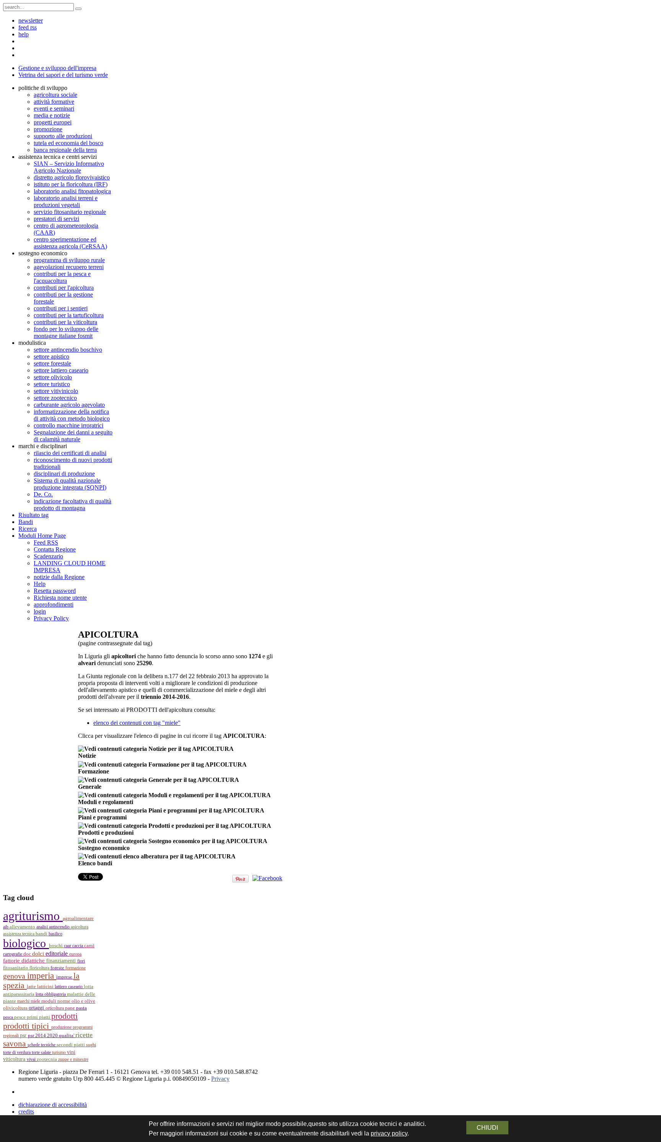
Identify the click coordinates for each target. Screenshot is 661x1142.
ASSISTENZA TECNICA (19, 933)
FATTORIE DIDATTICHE (24, 961)
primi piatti (39, 1017)
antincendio (60, 927)
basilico (55, 933)
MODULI (49, 1001)
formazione (75, 968)
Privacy (220, 1078)
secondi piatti (71, 1044)
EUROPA (75, 954)
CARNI (89, 945)
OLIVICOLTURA (16, 1008)
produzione (62, 1027)
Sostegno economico (104, 848)
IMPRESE (64, 977)
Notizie (87, 755)
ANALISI (42, 927)
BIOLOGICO (26, 943)
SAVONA (15, 1043)
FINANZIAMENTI (61, 961)
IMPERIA (41, 975)
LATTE (32, 986)
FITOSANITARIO (16, 968)
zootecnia (47, 1059)
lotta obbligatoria (51, 994)
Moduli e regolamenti (105, 802)
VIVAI (32, 1059)
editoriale (57, 953)
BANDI (42, 933)
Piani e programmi (102, 817)
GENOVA (15, 976)
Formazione (93, 771)
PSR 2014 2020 (43, 1035)
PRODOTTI (64, 1016)
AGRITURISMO (33, 916)
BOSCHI (56, 945)
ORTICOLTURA (55, 1008)
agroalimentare (78, 918)
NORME (64, 1001)
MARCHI (24, 1001)
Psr (24, 1035)
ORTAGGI (37, 1008)
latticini (46, 986)
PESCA (8, 1017)
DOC (27, 954)
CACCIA (78, 945)
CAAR (68, 945)
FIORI (81, 961)
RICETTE (84, 1035)
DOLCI (39, 954)
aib (6, 927)
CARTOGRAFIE (13, 954)
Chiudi (487, 1127)
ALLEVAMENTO (23, 927)
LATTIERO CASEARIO (69, 986)
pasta (81, 1008)
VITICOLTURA (15, 1059)
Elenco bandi (95, 863)
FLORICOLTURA (39, 968)
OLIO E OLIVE (83, 1001)
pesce (20, 1017)
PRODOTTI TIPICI (27, 1026)
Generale (89, 786)
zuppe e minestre (73, 1059)
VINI (71, 1052)
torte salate (42, 1052)
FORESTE (57, 968)
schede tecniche (42, 1044)
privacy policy (389, 1133)
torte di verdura (17, 1052)
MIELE (36, 1001)
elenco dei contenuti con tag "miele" (137, 722)
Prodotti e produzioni (106, 832)
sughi (91, 1044)
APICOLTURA (79, 927)
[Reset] (78, 9)
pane (70, 1008)
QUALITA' (67, 1035)
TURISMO (59, 1052)
